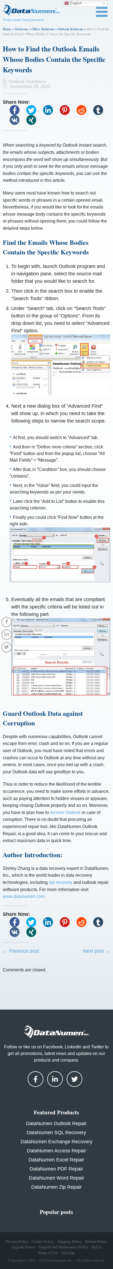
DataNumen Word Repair (56, 1178)
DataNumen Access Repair (56, 1150)
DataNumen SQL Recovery (56, 1132)
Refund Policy (96, 1241)
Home (7, 28)
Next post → (96, 951)
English (75, 3)
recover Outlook (65, 812)
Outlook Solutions (70, 28)
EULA (97, 1247)
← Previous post (21, 951)
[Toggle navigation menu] (102, 12)
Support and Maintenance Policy (63, 1247)
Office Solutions (43, 28)
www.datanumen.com (24, 896)
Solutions (21, 28)
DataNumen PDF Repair (56, 1169)
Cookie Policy (42, 1241)
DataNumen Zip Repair (56, 1187)
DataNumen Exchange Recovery (56, 1141)
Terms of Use (48, 1252)
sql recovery (60, 882)
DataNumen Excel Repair (56, 1160)
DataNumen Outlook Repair (56, 1123)
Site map (68, 1252)
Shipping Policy (69, 1241)
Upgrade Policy (23, 1247)
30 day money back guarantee (23, 19)
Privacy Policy (17, 1241)
